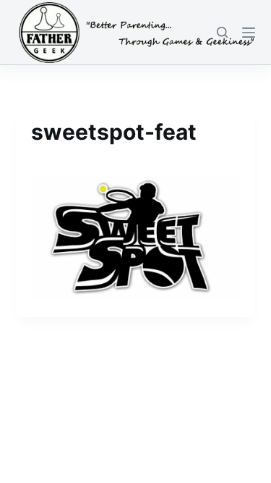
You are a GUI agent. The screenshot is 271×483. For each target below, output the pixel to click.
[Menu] (248, 32)
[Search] (222, 32)
